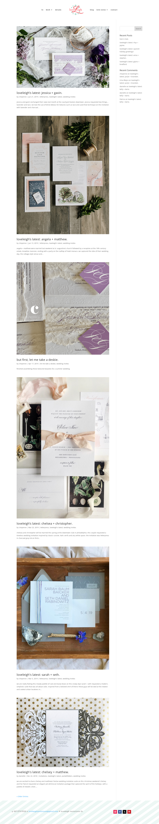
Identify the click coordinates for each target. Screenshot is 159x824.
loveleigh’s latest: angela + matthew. (42, 239)
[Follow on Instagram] (115, 812)
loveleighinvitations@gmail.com (43, 811)
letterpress (44, 97)
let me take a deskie (48, 364)
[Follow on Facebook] (120, 812)
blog (92, 10)
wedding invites (69, 97)
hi (42, 10)
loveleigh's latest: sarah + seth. (38, 675)
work (48, 10)
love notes (101, 10)
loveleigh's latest (55, 97)
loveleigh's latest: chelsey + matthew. (43, 772)
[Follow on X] (124, 812)
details (58, 10)
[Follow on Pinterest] (129, 812)
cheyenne (23, 97)
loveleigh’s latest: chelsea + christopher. (45, 523)
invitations (43, 776)
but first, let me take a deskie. (37, 360)
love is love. (124, 39)
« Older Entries (22, 796)
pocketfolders (67, 776)
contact (114, 10)
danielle (22, 776)
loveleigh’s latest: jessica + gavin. (39, 93)
